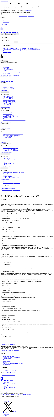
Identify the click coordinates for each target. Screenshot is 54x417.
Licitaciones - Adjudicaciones (9, 112)
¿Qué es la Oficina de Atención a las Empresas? (13, 363)
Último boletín (6, 67)
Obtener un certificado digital (9, 136)
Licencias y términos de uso (9, 100)
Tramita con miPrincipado (8, 356)
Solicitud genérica (7, 52)
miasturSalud (6, 22)
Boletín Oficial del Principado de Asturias (11, 183)
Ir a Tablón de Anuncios (6, 128)
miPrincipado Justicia (7, 364)
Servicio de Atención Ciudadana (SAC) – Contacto (13, 172)
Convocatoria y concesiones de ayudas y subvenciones (14, 72)
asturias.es (5, 19)
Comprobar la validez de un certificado (11, 139)
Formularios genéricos (7, 138)
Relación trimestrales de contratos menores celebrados (14, 120)
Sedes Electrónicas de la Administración (11, 177)
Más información (28, 10)
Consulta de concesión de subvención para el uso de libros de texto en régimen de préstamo (22, 49)
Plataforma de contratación (8, 115)
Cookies (5, 388)
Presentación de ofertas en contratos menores (12, 118)
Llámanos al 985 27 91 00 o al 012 (9, 370)
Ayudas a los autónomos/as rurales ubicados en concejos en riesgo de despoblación (20, 48)
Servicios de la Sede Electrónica (9, 102)
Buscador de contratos (7, 117)
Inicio (4, 181)
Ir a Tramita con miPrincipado (7, 81)
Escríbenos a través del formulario (9, 372)
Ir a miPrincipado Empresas (6, 152)
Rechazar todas (25, 12)
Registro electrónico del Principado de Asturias (13, 134)
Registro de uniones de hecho (9, 162)
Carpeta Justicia (6, 158)
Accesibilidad (6, 382)
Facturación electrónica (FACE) (9, 149)
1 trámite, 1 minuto (7, 173)
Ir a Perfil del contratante (6, 122)
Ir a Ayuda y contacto (5, 179)
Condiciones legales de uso (8, 103)
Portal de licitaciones (7, 114)
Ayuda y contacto (6, 361)
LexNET (5, 164)
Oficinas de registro (7, 175)
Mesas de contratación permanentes (10, 116)
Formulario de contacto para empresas (11, 150)
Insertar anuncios (6, 73)
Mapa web (5, 386)
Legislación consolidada (8, 69)
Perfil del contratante (7, 359)
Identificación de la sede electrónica (10, 98)
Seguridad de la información (9, 101)
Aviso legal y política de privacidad (10, 383)
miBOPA (5, 70)
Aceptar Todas (5, 12)
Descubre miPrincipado (8, 97)
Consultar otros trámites (8, 87)
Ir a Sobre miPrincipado (5, 107)
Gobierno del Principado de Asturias (26, 16)
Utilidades (5, 362)
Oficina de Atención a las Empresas (10, 148)
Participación (6, 20)
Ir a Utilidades (3, 142)
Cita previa (5, 160)
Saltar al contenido (4, 1)
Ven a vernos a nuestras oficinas (8, 375)
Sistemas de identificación (8, 104)
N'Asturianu (4, 24)
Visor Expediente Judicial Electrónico (11, 159)
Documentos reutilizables (8, 88)
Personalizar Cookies (15, 12)
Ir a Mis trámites (4, 90)
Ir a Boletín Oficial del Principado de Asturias (10, 75)
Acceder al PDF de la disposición (10, 192)
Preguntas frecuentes (7, 176)
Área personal (5, 25)
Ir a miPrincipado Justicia (6, 166)
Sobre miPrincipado (7, 358)
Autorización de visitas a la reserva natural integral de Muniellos (16, 50)
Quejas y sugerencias (7, 137)
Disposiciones (6, 68)
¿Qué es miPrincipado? (8, 96)
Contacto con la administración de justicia (11, 163)
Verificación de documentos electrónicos (11, 135)
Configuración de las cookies (9, 389)
